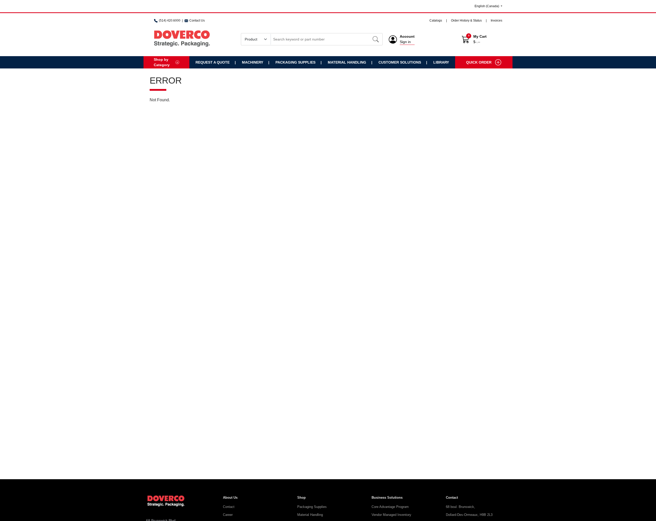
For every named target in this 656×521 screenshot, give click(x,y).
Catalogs (435, 20)
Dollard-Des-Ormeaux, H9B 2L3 (469, 515)
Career (228, 515)
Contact (228, 507)
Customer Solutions (399, 62)
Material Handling (347, 62)
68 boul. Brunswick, (460, 507)
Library (441, 62)
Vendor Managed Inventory (391, 515)
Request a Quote (213, 62)
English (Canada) (487, 6)
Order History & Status (466, 20)
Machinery (252, 62)
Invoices (496, 20)
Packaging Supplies (295, 62)
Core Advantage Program (390, 507)
